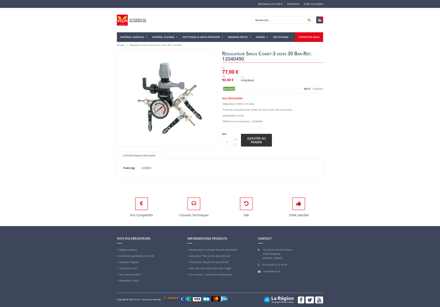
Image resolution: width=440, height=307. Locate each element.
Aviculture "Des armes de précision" (210, 256)
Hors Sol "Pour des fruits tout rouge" (211, 268)
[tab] (139, 155)
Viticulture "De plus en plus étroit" (209, 262)
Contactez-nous (128, 268)
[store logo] (131, 20)
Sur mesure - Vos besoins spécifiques (211, 274)
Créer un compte (313, 3)
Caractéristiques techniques (139, 155)
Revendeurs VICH (129, 280)
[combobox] (283, 20)
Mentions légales (129, 262)
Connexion (293, 3)
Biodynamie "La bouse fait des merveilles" (214, 249)
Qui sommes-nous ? (130, 274)
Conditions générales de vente (136, 256)
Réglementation (128, 249)
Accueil (120, 45)
